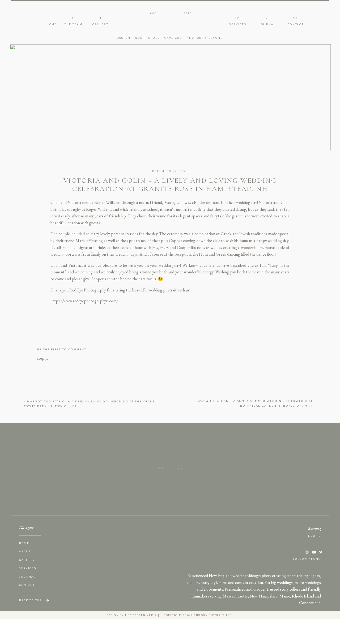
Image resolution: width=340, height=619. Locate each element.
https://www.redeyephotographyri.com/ (84, 301)
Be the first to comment (61, 349)
